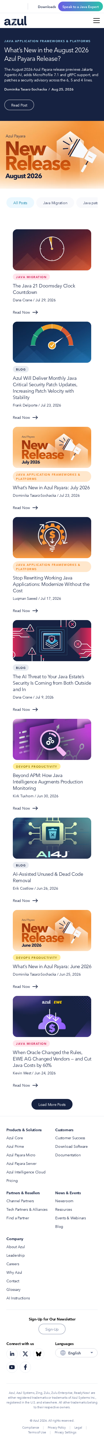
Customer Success (70, 1137)
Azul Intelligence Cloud (25, 1171)
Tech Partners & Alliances (26, 1209)
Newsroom (64, 1200)
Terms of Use (37, 1432)
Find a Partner (17, 1217)
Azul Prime (15, 1146)
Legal (78, 1427)
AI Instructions (18, 1297)
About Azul (15, 1246)
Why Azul (14, 1272)
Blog (59, 1226)
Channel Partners (20, 1200)
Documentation (68, 1154)
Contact (12, 1280)
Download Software (71, 1146)
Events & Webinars (70, 1217)
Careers (12, 1263)
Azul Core (14, 1137)
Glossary (13, 1289)
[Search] (7, 6)
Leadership (15, 1255)
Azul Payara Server (21, 1163)
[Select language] (20, 6)
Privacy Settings (65, 1432)
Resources (63, 1209)
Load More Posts (52, 1104)
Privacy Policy (57, 1427)
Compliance (30, 1427)
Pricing (12, 1180)
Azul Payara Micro (20, 1154)
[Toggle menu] (96, 20)
